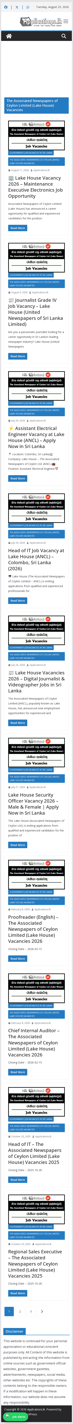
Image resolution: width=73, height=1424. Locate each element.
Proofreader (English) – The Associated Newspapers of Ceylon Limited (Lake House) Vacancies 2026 (33, 929)
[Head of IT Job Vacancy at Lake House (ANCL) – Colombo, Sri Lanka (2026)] (36, 508)
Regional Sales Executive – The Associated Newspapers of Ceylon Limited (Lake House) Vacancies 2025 (35, 1263)
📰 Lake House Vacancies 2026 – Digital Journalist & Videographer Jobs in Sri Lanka (36, 681)
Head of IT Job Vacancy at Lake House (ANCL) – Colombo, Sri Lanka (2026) (36, 559)
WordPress (30, 1414)
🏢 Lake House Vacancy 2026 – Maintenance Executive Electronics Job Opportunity (35, 187)
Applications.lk (41, 170)
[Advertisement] (36, 63)
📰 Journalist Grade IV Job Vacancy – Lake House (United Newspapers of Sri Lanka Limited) (35, 312)
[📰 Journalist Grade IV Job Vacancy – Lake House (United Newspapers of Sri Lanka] (36, 258)
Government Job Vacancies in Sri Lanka (31, 152)
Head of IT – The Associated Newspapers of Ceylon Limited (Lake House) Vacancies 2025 (35, 1153)
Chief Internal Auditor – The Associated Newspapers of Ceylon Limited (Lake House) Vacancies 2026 (34, 1042)
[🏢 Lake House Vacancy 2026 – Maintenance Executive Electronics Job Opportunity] (36, 135)
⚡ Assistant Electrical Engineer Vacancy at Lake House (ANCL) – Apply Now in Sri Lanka (36, 437)
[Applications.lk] (9, 36)
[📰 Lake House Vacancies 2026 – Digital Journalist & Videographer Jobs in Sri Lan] (36, 630)
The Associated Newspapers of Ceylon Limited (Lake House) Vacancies (34, 161)
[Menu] (66, 21)
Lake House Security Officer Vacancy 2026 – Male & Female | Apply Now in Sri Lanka (33, 804)
